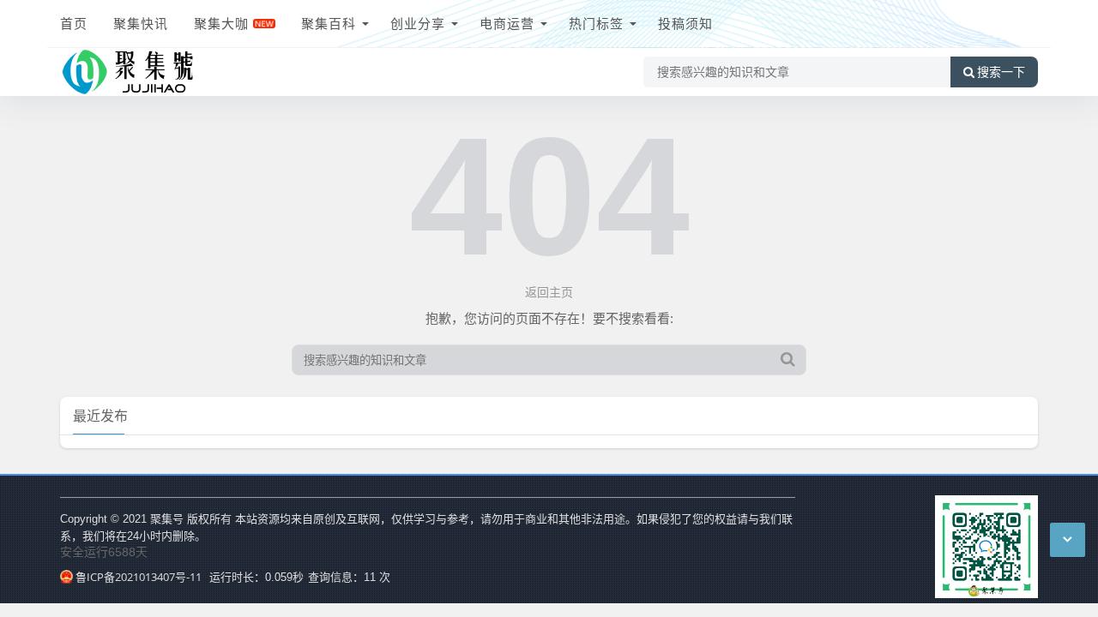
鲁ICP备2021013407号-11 (138, 576)
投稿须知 (685, 23)
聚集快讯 (140, 23)
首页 (73, 23)
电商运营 (507, 23)
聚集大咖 (221, 23)
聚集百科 (328, 23)
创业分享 (417, 23)
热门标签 (596, 23)
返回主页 (549, 292)
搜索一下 (1001, 72)
